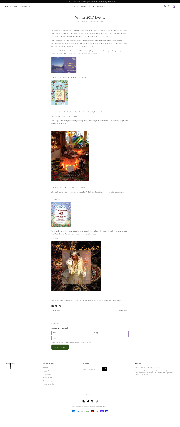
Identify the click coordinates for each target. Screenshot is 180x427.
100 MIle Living (59, 300)
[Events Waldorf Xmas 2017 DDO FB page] (63, 73)
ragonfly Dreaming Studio (97, 112)
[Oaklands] (59, 105)
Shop (74, 6)
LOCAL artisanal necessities (95, 300)
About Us (100, 6)
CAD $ (88, 395)
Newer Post (123, 311)
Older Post (56, 311)
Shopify (105, 406)
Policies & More (48, 364)
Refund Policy (47, 377)
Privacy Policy (47, 381)
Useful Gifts (117, 300)
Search (45, 368)
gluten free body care (81, 300)
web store (108, 33)
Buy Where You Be (69, 300)
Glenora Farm (55, 199)
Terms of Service (48, 384)
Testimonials (47, 374)
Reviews (83, 6)
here (85, 46)
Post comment (60, 347)
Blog (90, 6)
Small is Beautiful (109, 300)
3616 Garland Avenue (58, 116)
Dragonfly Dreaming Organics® (17, 6)
